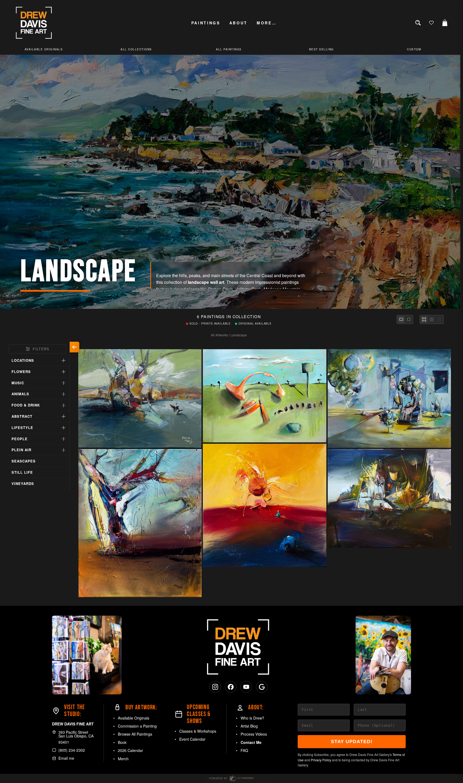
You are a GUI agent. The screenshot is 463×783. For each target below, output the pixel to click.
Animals (20, 393)
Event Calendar (192, 739)
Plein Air (21, 449)
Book (122, 742)
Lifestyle (22, 427)
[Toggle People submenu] (63, 439)
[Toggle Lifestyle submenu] (63, 427)
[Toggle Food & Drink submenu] (63, 405)
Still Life (22, 472)
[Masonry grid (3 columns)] (424, 319)
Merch (123, 758)
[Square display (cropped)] (408, 319)
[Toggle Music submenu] (63, 383)
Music (18, 382)
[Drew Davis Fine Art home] (34, 23)
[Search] (418, 22)
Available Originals (133, 718)
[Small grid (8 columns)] (439, 319)
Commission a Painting (137, 726)
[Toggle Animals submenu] (63, 394)
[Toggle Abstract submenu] (63, 416)
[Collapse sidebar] (74, 347)
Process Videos (254, 734)
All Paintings (229, 49)
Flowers (21, 371)
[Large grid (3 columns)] (431, 319)
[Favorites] (431, 22)
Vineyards (23, 483)
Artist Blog (249, 726)
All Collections (136, 49)
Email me (66, 758)
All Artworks (219, 335)
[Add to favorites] (196, 442)
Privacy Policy (321, 760)
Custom (414, 49)
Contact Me (251, 742)
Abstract (22, 416)
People (20, 438)
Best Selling (321, 49)
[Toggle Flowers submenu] (63, 372)
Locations (23, 360)
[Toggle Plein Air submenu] (63, 450)
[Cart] (444, 22)
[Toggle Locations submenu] (63, 360)
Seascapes (24, 461)
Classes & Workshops (197, 731)
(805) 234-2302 (71, 750)
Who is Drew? (252, 718)
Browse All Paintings (135, 734)
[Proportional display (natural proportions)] (401, 319)
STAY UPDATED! (351, 741)
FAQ (244, 750)
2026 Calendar (130, 750)
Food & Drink (26, 405)
